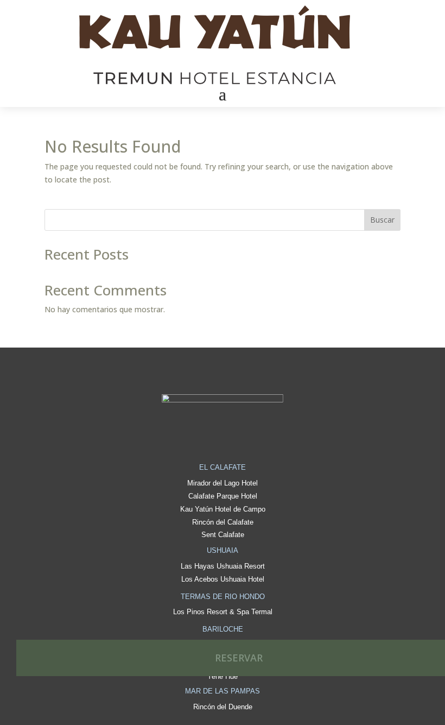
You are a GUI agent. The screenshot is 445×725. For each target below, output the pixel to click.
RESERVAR (239, 657)
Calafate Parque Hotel (222, 496)
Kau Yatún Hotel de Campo (222, 509)
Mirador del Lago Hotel (222, 483)
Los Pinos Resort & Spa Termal (222, 612)
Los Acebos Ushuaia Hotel (222, 579)
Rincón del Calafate (222, 522)
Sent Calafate (222, 535)
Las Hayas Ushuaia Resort (223, 566)
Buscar (382, 220)
